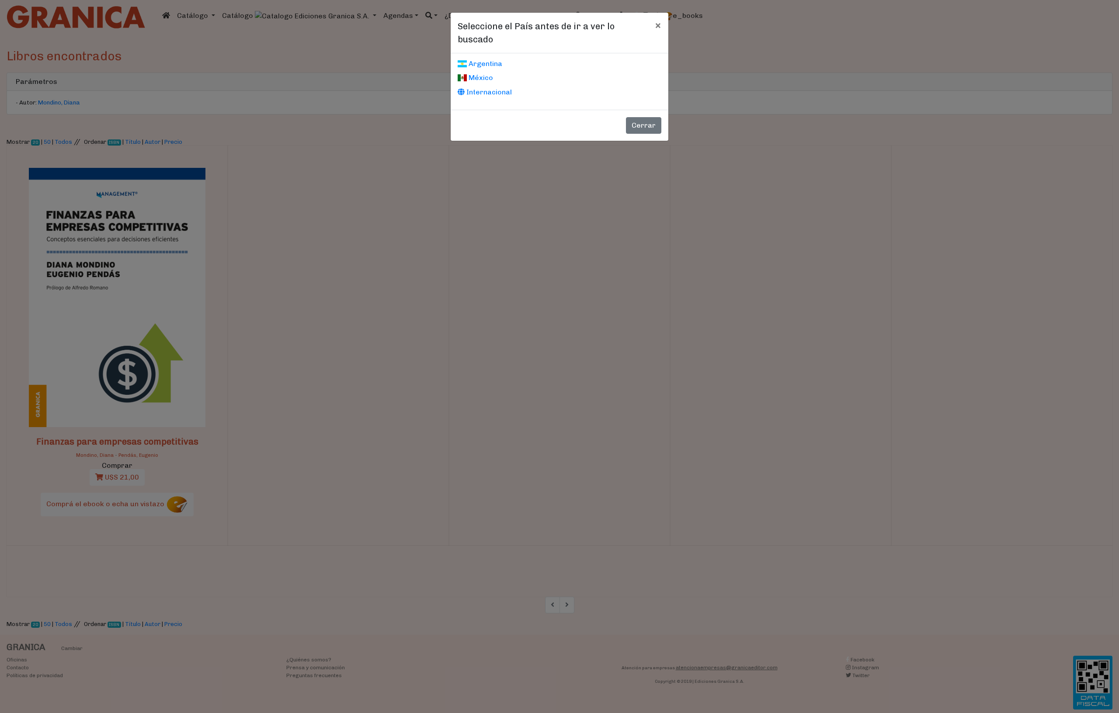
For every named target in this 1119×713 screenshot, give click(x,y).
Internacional (488, 92)
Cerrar (644, 125)
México (480, 77)
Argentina (484, 63)
